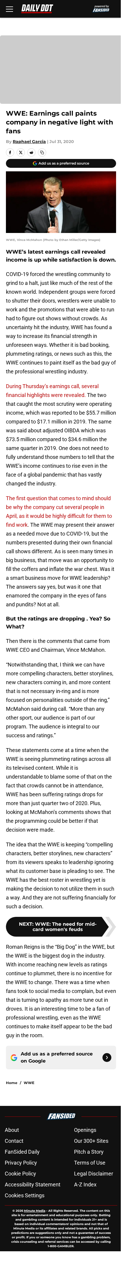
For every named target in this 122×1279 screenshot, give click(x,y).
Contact (14, 1141)
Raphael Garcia (29, 141)
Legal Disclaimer (93, 1173)
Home (11, 1083)
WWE (29, 1083)
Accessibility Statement (32, 1184)
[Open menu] (9, 8)
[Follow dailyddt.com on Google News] (106, 1057)
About (12, 1130)
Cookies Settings (24, 1195)
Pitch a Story (89, 1152)
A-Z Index (85, 1184)
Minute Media (34, 1211)
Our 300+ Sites (91, 1141)
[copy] (42, 152)
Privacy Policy (21, 1163)
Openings (85, 1130)
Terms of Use (89, 1163)
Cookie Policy (20, 1173)
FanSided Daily (22, 1152)
